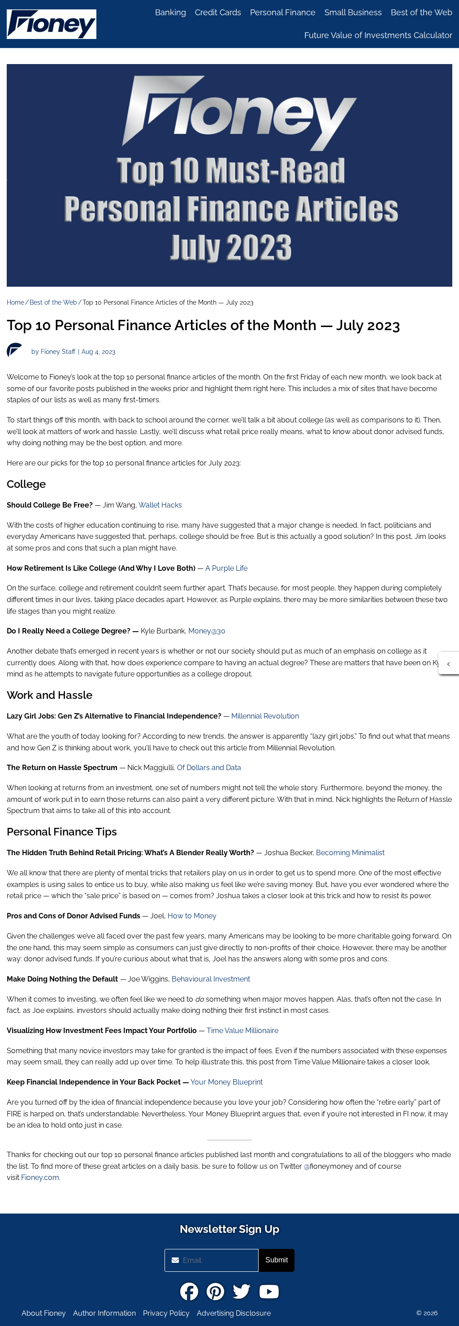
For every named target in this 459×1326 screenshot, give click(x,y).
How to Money (192, 916)
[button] (448, 663)
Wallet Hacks (159, 505)
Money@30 (206, 631)
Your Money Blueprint (227, 1082)
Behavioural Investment (211, 979)
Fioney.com (40, 1177)
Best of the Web (53, 302)
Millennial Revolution (265, 716)
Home (15, 302)
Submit (276, 1260)
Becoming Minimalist (350, 852)
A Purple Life (226, 568)
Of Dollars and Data (209, 767)
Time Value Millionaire (242, 1030)
